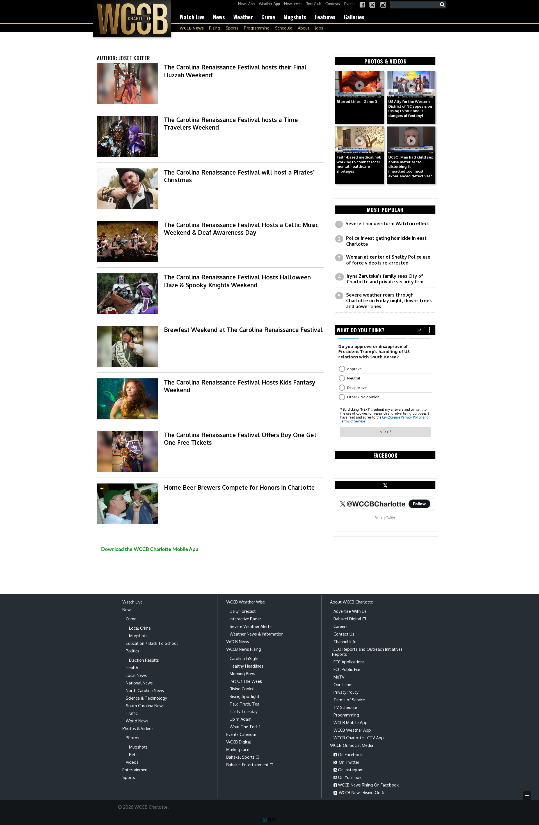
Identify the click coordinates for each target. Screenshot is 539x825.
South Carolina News (145, 705)
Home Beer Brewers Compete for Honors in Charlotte (239, 487)
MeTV (339, 676)
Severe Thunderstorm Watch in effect (387, 223)
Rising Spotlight (244, 696)
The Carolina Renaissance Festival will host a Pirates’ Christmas (239, 176)
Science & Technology (146, 697)
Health (132, 667)
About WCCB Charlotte (351, 601)
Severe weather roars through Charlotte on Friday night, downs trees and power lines (389, 300)
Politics (132, 650)
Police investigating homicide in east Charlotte (386, 241)
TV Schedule (345, 707)
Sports (232, 27)
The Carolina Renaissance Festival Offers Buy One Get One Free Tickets (240, 438)
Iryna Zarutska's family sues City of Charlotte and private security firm (385, 279)
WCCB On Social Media (351, 745)
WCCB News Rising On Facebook (368, 784)
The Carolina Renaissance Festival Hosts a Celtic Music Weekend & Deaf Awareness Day (241, 228)
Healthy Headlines (246, 665)
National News (139, 682)
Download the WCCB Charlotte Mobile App (149, 549)
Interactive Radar (245, 618)
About (303, 27)
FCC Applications (349, 661)
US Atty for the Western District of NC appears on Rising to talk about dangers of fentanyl (410, 108)
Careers (341, 626)
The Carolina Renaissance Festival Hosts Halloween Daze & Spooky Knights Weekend (237, 280)
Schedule (283, 27)
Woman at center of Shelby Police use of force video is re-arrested (388, 260)
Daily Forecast (243, 611)
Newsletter (293, 4)
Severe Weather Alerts (250, 626)
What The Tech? (245, 726)
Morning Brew (242, 673)
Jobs (319, 27)
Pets (133, 754)
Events (349, 4)
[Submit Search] (442, 4)
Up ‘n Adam (241, 719)
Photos (132, 737)
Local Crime (140, 627)
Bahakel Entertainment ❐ (249, 764)
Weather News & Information (257, 633)
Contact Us (344, 633)
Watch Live (192, 17)
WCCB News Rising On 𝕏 (361, 792)
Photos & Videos (138, 728)
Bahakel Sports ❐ (242, 757)
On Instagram (350, 769)
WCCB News (192, 27)
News (219, 17)
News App (246, 4)
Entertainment (135, 769)
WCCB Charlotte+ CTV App (359, 737)
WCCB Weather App (352, 730)
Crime (268, 17)
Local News (136, 675)
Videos (132, 762)
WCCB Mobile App (350, 722)
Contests (332, 4)
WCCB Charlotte (132, 18)
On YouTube (349, 777)
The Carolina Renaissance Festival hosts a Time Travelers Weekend (231, 123)
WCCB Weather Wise (245, 601)
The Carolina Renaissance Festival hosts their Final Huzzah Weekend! (235, 70)
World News (137, 720)
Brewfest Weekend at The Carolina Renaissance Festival (243, 329)
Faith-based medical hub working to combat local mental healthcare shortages (359, 164)
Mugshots (295, 17)
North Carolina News (145, 690)
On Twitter (348, 762)
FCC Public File (347, 669)
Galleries (354, 17)
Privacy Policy (346, 692)
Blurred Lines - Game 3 (357, 101)
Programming (257, 27)
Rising (214, 27)
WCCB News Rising (243, 649)
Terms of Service (349, 699)
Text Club (313, 4)
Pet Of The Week (246, 681)
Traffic (132, 713)
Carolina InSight (244, 658)
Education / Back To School (152, 643)
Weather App (269, 4)
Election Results (144, 660)
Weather (243, 17)
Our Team (343, 684)
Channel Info (345, 641)
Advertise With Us (350, 611)
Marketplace (237, 749)
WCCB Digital (238, 741)
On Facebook (350, 754)
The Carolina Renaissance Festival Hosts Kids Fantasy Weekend (239, 386)
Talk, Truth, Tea (244, 703)
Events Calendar (241, 734)
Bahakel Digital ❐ (350, 618)
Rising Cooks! (242, 688)
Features (325, 17)
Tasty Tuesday (243, 711)
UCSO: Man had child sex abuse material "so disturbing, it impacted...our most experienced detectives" (410, 166)
